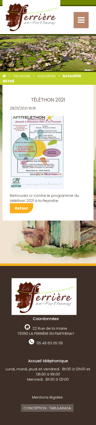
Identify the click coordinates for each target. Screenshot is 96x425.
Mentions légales (47, 397)
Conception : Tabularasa (47, 408)
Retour (21, 208)
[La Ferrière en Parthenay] (4, 75)
